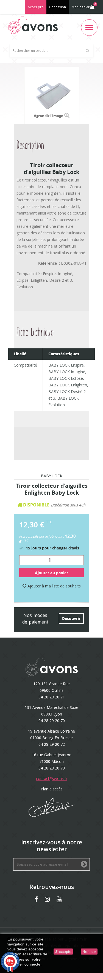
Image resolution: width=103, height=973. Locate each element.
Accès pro (36, 7)
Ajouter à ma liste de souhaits (53, 586)
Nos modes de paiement (35, 618)
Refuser (89, 951)
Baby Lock (51, 476)
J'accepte (63, 951)
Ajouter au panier (51, 572)
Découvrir (71, 618)
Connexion (57, 7)
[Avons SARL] (32, 25)
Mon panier (84, 5)
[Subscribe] (84, 864)
